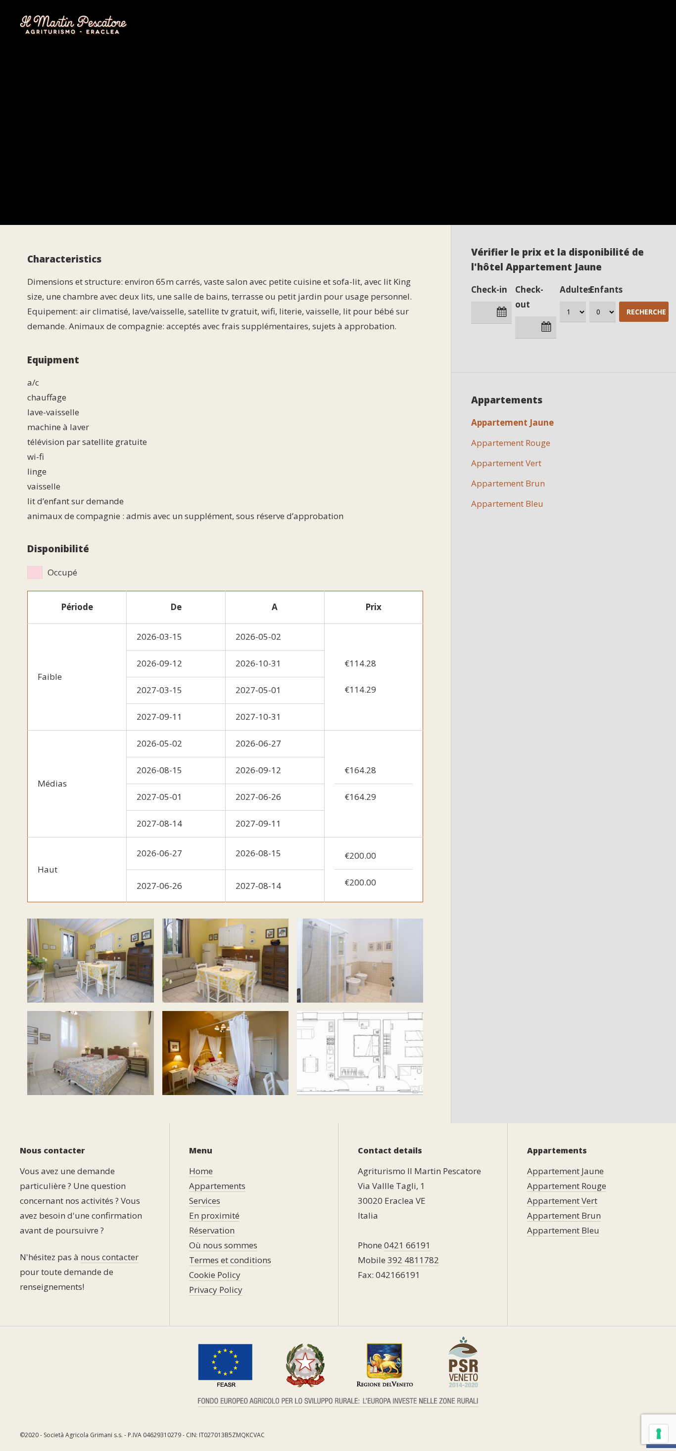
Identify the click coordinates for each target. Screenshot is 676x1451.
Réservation (468, 24)
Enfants (606, 289)
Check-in (489, 289)
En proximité (398, 24)
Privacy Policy (215, 1289)
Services (335, 24)
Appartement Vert (506, 463)
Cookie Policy (215, 1274)
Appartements (261, 24)
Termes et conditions (230, 1260)
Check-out (529, 297)
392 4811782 (413, 1260)
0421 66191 (407, 1245)
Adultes (576, 289)
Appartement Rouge (510, 442)
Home (201, 24)
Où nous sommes (547, 24)
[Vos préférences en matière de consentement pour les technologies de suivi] (658, 1433)
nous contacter (110, 1257)
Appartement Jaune (512, 422)
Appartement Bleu (507, 503)
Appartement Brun (508, 483)
